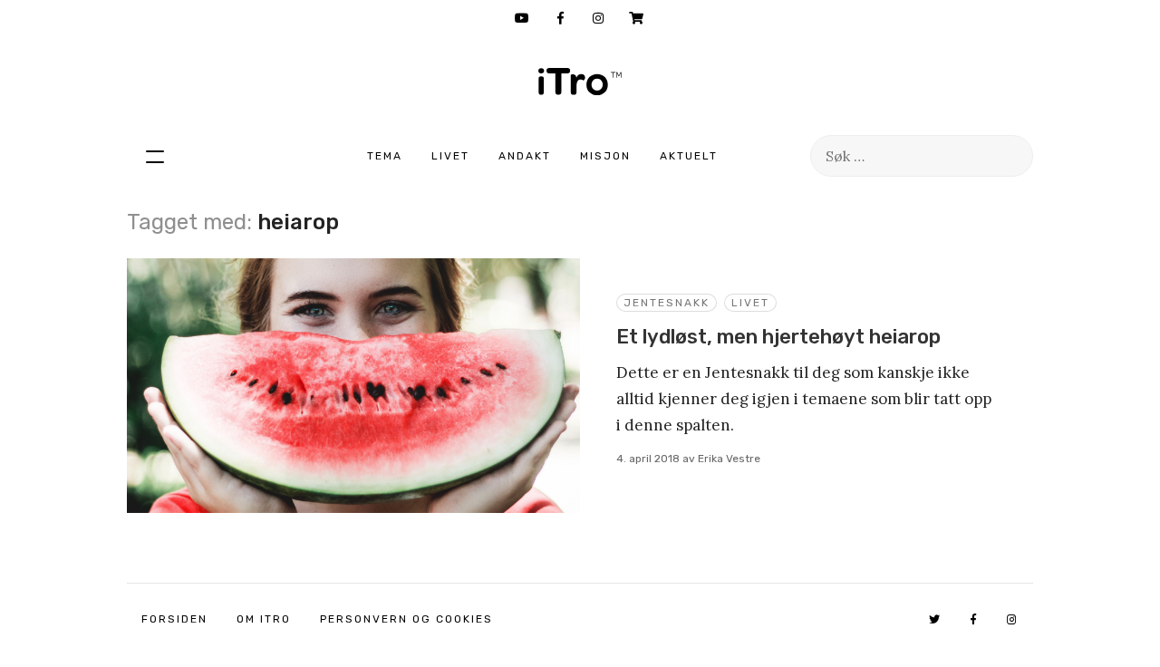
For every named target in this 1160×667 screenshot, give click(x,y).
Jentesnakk (667, 302)
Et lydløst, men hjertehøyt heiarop (778, 336)
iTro (580, 81)
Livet (450, 156)
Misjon (605, 156)
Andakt (524, 156)
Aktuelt (689, 156)
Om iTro (264, 619)
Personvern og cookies (406, 619)
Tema (384, 156)
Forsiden (174, 619)
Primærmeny (155, 156)
